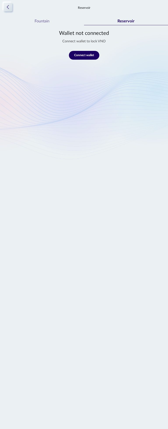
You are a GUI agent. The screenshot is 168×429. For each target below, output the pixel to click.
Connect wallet (84, 55)
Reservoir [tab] (126, 21)
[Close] (8, 7)
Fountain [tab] (42, 21)
